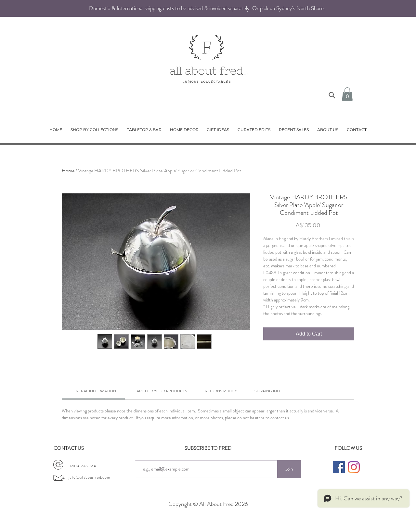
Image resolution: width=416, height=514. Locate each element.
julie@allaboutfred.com (89, 477)
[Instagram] (354, 467)
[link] (93, 391)
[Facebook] (339, 467)
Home (68, 170)
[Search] (332, 95)
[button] (347, 94)
